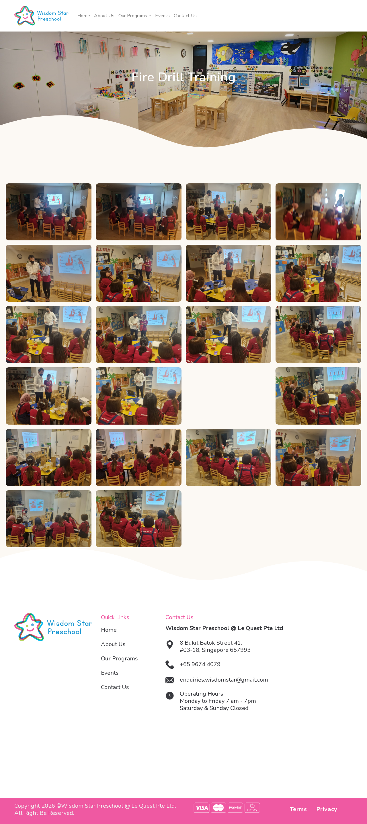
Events (162, 16)
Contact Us (185, 16)
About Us (104, 16)
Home (83, 16)
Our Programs (132, 16)
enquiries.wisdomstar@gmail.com (224, 680)
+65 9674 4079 (200, 664)
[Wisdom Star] (41, 16)
